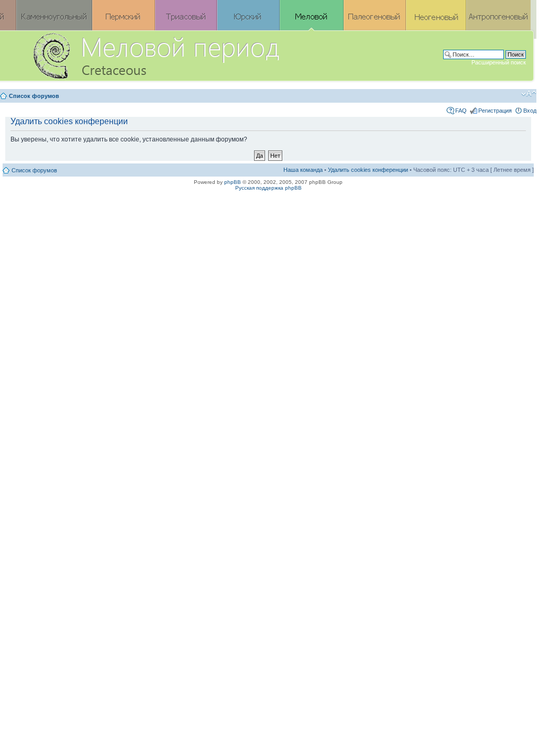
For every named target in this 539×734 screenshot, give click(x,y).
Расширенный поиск (498, 62)
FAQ (461, 110)
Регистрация (495, 110)
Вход (529, 110)
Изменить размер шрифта (528, 93)
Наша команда (303, 170)
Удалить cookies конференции (368, 170)
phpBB (232, 182)
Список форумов (34, 96)
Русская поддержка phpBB (268, 188)
